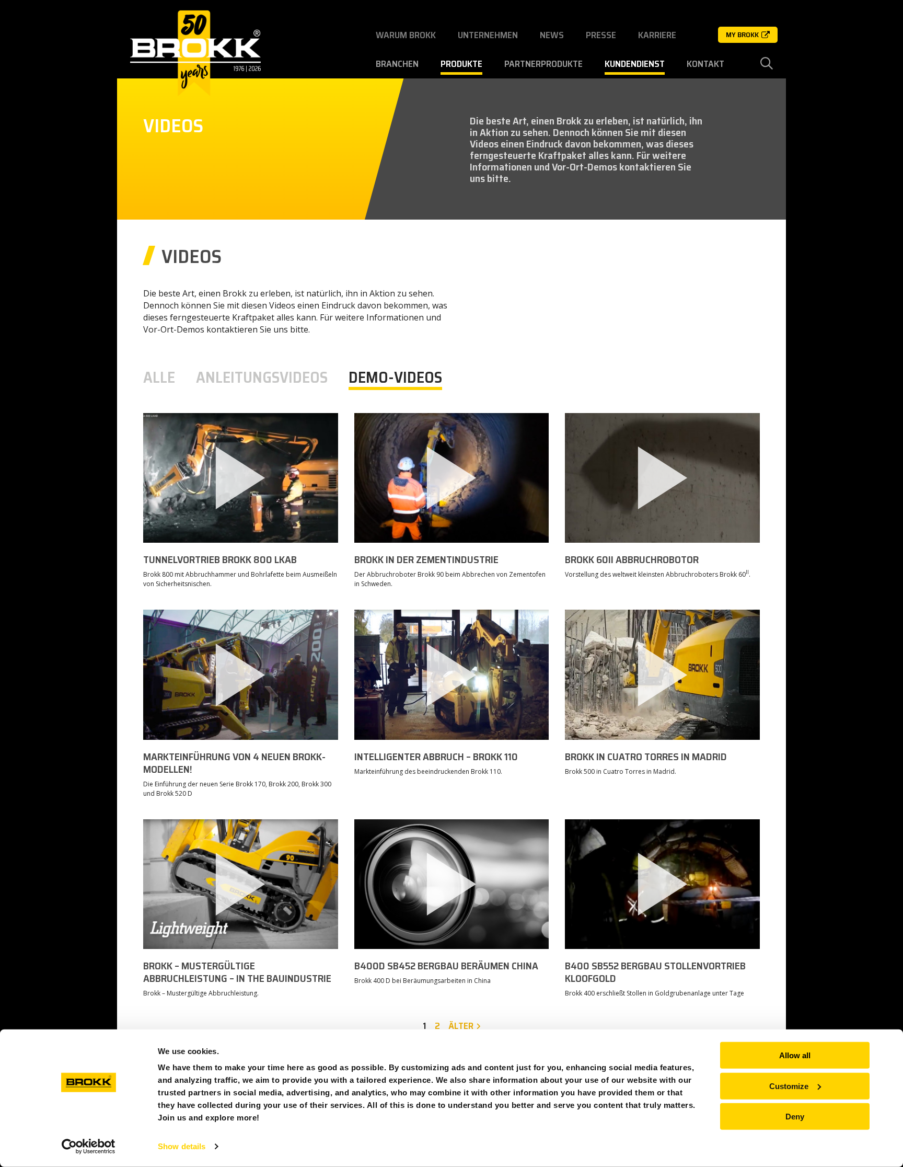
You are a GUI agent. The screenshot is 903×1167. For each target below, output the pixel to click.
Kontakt (705, 63)
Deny (794, 1116)
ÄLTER (460, 1026)
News (552, 35)
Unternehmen (488, 35)
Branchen (397, 63)
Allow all (795, 1055)
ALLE (159, 377)
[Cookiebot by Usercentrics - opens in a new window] (88, 1146)
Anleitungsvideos (262, 377)
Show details (181, 1146)
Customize (788, 1085)
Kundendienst (635, 63)
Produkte (461, 63)
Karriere (657, 35)
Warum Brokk (406, 35)
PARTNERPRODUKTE (543, 63)
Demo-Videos (395, 377)
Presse (601, 35)
